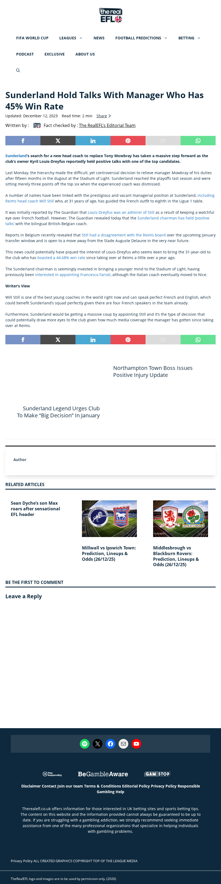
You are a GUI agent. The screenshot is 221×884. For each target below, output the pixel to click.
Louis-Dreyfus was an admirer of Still (121, 212)
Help (120, 791)
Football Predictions (138, 37)
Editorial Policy (136, 786)
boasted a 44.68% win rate (61, 257)
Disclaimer (31, 786)
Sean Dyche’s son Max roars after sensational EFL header (35, 508)
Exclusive (54, 54)
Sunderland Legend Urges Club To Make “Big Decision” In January (58, 412)
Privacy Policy (164, 786)
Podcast (25, 54)
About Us (85, 54)
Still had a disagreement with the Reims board (124, 235)
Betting (186, 37)
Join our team (70, 786)
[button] (18, 70)
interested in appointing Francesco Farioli (72, 274)
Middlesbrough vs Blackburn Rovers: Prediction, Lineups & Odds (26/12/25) (176, 556)
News (99, 37)
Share (101, 115)
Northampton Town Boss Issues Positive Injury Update (153, 371)
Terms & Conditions (102, 786)
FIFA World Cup (32, 37)
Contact (49, 786)
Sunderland (16, 155)
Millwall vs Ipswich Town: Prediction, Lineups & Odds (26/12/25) (109, 553)
